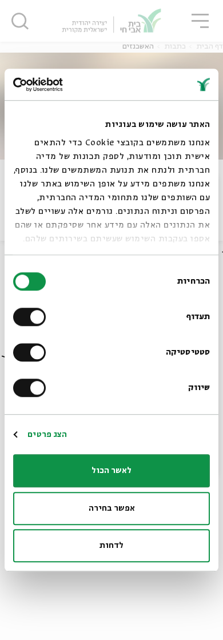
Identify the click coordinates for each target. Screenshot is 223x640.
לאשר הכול (111, 471)
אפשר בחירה (112, 508)
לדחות (111, 546)
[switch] (32, 317)
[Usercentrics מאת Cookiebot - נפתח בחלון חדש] (62, 84)
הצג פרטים (47, 435)
